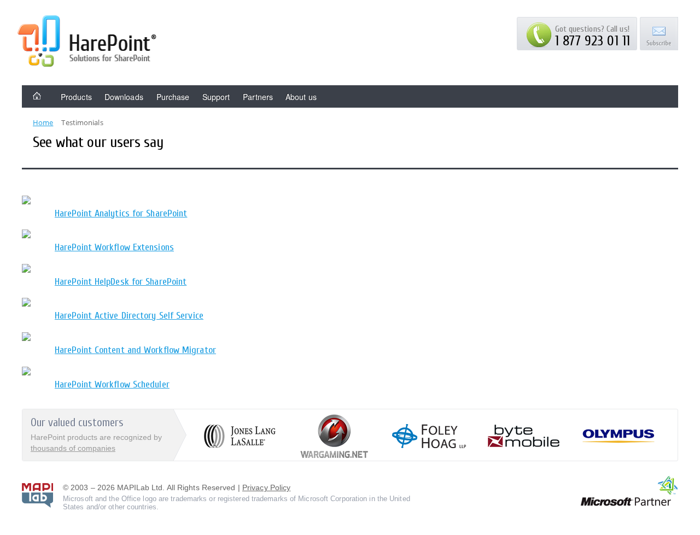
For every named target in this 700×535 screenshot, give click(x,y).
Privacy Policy (266, 487)
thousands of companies (73, 448)
